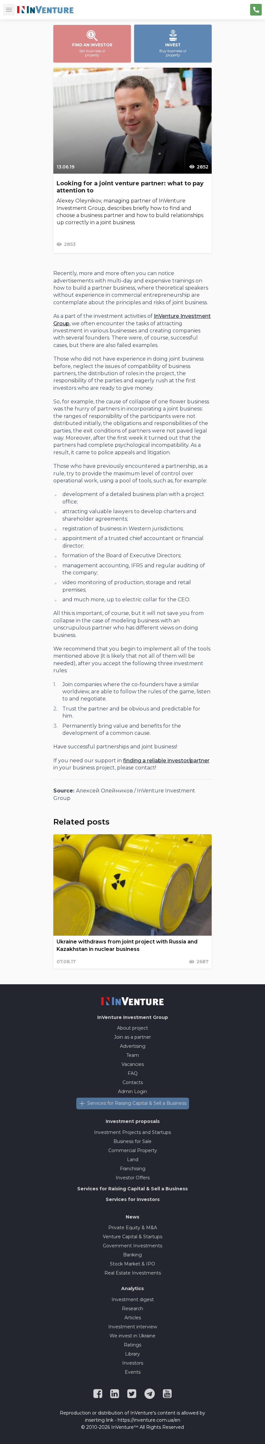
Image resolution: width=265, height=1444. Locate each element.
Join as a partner (132, 1037)
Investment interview (132, 1327)
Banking (132, 1255)
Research (132, 1308)
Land (132, 1159)
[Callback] (256, 10)
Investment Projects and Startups (132, 1132)
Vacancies (133, 1064)
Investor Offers (133, 1178)
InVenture (132, 1017)
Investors (132, 1363)
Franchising (132, 1169)
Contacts (132, 1082)
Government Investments (132, 1246)
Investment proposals (133, 1121)
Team (132, 1055)
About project (132, 1028)
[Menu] (9, 10)
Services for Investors (133, 1199)
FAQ (133, 1073)
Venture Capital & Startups (132, 1237)
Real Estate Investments (132, 1273)
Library (132, 1354)
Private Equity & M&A (132, 1227)
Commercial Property (132, 1150)
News (132, 1217)
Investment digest (132, 1299)
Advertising (132, 1046)
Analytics (132, 1288)
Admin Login (132, 1091)
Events (133, 1372)
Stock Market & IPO (132, 1264)
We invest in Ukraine (132, 1336)
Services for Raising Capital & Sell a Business (136, 1103)
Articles (132, 1318)
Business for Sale (132, 1141)
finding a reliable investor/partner (166, 760)
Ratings (132, 1345)
